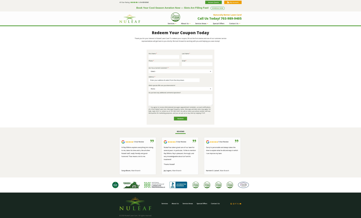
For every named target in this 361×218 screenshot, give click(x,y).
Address (151, 77)
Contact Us (234, 23)
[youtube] (240, 203)
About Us (185, 23)
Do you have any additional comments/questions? (165, 93)
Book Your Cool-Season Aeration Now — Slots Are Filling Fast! (179, 7)
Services (171, 23)
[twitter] (238, 203)
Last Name (185, 53)
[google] (231, 203)
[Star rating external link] (149, 2)
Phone (151, 61)
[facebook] (236, 203)
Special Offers (218, 23)
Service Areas (201, 23)
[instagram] (233, 203)
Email (183, 61)
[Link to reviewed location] (137, 142)
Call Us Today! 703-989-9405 (220, 18)
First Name (152, 53)
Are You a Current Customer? (158, 68)
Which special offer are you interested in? (162, 85)
